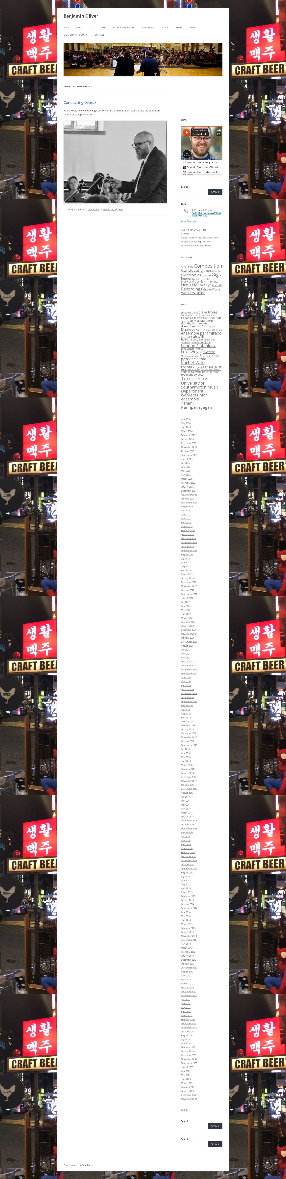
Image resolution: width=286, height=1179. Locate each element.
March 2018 (186, 764)
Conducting (93, 209)
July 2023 (185, 558)
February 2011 (188, 1019)
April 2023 (186, 570)
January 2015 (187, 900)
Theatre (207, 289)
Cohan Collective (191, 318)
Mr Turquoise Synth (190, 356)
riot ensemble (191, 366)
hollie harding (189, 339)
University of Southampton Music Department (199, 387)
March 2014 (186, 923)
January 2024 (187, 534)
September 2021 (189, 641)
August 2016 (187, 832)
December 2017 (188, 776)
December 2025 (188, 443)
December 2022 (188, 582)
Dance (208, 271)
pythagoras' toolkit (195, 359)
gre (183, 337)
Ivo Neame (209, 339)
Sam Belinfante (212, 366)
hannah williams (197, 336)
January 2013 (187, 955)
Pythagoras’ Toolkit (124, 27)
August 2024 (187, 506)
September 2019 (189, 701)
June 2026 (186, 419)
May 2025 (186, 470)
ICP (201, 339)
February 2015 (188, 896)
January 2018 (187, 772)
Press (192, 27)
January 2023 (187, 578)
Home (67, 27)
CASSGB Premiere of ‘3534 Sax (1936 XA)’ (206, 214)
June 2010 (186, 1043)
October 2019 (187, 697)
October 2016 (187, 824)
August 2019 (187, 705)
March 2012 (186, 983)
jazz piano (185, 342)
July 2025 (185, 462)
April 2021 (186, 657)
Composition (208, 265)
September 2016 (189, 828)
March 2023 (186, 574)
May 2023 (186, 566)
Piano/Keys (202, 285)
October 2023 (187, 546)
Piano (204, 355)
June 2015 (186, 880)
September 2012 (189, 967)
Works (178, 27)
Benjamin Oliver (81, 16)
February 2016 (188, 852)
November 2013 (189, 935)
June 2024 (186, 514)
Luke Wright (191, 351)
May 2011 (186, 1007)
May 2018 (186, 757)
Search (185, 186)
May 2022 (186, 609)
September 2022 (189, 594)
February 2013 (188, 951)
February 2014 (188, 927)
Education (216, 271)
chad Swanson (207, 315)
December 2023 (188, 538)
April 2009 (186, 1078)
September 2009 (189, 1063)
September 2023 (189, 550)
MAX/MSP (209, 352)
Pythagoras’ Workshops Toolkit (196, 245)
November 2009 (189, 1059)
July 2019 (185, 709)
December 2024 (188, 490)
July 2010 (185, 1039)
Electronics (191, 275)
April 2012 (186, 979)
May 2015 (186, 884)
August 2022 (187, 598)
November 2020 (189, 669)
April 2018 (186, 761)
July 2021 (185, 649)
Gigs (91, 27)
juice (208, 342)
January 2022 (187, 625)
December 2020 (188, 665)
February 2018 (188, 768)
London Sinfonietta (198, 345)
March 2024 (186, 526)
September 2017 (189, 788)
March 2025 (186, 478)
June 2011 (186, 1003)
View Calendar (189, 221)
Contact (99, 34)
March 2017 (186, 812)
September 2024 (189, 502)
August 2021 (187, 645)
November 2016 (189, 820)
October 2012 (187, 963)
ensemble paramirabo (201, 333)
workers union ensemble (194, 397)
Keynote (185, 233)
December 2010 (188, 1023)
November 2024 (189, 494)
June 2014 (186, 912)
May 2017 (186, 804)
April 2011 (186, 1011)
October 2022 (187, 590)
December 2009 (188, 1055)
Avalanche (148, 27)
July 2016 (185, 836)
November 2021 (189, 633)
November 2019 (189, 693)
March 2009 (186, 1082)
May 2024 (186, 518)
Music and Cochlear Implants (199, 281)
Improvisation (191, 278)
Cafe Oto (185, 315)
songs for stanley (190, 369)
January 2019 (187, 729)
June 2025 (186, 466)
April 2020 (186, 685)
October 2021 (187, 637)
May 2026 (186, 423)
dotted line (204, 323)
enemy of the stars (214, 330)
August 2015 (187, 872)
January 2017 (187, 816)
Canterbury (194, 315)
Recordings (191, 289)
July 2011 (185, 999)
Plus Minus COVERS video (193, 229)
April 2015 (186, 888)
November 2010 (189, 1027)
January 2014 (187, 931)
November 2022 (189, 586)
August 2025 (187, 458)
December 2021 (188, 629)
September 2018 (189, 745)
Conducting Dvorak (80, 102)
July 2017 (185, 796)
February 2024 (188, 530)
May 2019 (186, 713)
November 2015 (189, 860)
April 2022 (186, 613)
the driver (203, 372)
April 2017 (186, 808)
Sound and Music (211, 369)
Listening (206, 279)
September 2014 (189, 908)
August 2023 (187, 554)
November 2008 (189, 1098)
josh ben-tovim (198, 342)
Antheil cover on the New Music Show (199, 237)
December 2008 (188, 1094)
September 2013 (189, 939)
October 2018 (187, 741)
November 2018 (189, 737)
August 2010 (187, 1035)
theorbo (214, 371)
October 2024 (187, 498)
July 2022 (185, 602)
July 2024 (185, 510)
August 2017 (187, 792)
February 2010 (188, 1047)
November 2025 (189, 446)
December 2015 (188, 856)
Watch (164, 27)
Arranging (187, 266)
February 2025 (188, 482)
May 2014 (186, 916)
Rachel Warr (193, 363)
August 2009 (187, 1067)
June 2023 (186, 562)
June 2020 (186, 677)
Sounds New (189, 372)
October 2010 (187, 1031)
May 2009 (186, 1075)
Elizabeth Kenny (193, 329)
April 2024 (186, 522)
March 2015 (186, 892)
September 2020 (189, 673)
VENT (103, 27)
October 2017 (187, 784)
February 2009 (188, 1086)
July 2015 (185, 876)
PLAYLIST (217, 285)
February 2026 (188, 435)
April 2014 (186, 919)
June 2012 (186, 975)
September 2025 (189, 454)
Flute (209, 275)
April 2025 (186, 474)
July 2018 (185, 749)
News (79, 27)
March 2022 (186, 617)
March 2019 (186, 721)
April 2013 (186, 943)
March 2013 (186, 947)
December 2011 (188, 991)
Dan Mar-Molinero (200, 321)
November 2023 (189, 542)
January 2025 (187, 486)
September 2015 (189, 868)
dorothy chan (189, 323)
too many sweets (192, 374)
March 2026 (186, 431)
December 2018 (188, 733)
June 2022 (186, 605)
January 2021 (187, 661)
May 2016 (186, 840)
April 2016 (186, 844)
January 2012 (187, 987)
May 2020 (186, 681)
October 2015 (187, 864)
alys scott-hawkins (189, 312)
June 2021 (186, 653)
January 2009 (187, 1090)
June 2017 (186, 800)
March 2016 (186, 848)
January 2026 (187, 439)
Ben (121, 209)
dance (184, 321)
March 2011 (186, 1015)
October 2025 (187, 450)
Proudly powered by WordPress (78, 1165)
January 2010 (187, 1051)
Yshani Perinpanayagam (197, 405)
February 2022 (188, 621)
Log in (184, 1109)
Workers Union (193, 292)
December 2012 (188, 959)
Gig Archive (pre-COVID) (76, 34)
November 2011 (189, 995)
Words (216, 289)
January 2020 (187, 689)
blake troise (207, 312)
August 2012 (187, 971)
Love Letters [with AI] (192, 348)
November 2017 (189, 780)
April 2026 (186, 427)
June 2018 (186, 753)
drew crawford (191, 326)
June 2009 (186, 1071)
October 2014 (187, 904)
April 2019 (186, 717)
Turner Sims (194, 378)
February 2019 (188, 725)
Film (204, 275)
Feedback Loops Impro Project (196, 241)
